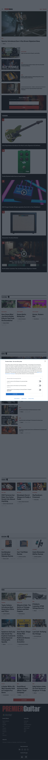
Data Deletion (17, 398)
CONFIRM (15, 394)
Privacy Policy (31, 398)
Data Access (24, 398)
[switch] (39, 381)
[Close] (45, 361)
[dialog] (24, 380)
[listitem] (24, 378)
